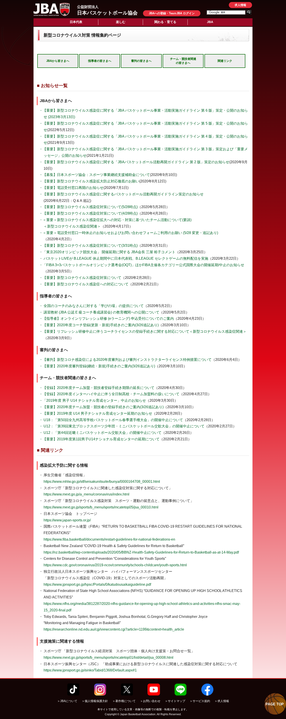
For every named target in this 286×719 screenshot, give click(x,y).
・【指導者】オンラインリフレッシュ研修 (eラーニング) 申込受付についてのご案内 (106, 318)
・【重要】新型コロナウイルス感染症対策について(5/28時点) (88, 207)
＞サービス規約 (200, 701)
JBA (210, 22)
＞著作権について (124, 701)
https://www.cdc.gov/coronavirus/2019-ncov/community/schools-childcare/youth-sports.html (115, 565)
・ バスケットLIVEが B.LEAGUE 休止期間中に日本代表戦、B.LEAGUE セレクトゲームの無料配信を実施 (123, 258)
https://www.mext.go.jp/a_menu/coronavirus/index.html (86, 494)
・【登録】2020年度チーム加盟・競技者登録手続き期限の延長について (96, 388)
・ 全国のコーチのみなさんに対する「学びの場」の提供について (91, 306)
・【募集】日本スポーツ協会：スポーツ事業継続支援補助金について (94, 175)
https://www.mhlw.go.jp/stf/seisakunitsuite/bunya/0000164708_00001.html (102, 481)
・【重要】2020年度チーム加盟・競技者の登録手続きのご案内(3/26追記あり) (101, 407)
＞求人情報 (221, 701)
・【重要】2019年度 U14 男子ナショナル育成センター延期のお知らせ (95, 413)
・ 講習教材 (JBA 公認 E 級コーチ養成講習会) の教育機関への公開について (99, 312)
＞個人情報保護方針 (95, 701)
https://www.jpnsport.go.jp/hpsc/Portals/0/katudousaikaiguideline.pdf (97, 584)
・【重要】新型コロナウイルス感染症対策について (80, 278)
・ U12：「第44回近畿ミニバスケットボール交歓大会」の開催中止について (100, 433)
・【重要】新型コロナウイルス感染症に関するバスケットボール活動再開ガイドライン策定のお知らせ (121, 194)
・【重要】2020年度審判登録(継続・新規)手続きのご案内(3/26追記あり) (97, 366)
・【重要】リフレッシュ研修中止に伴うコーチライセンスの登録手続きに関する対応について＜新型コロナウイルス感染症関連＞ (142, 331)
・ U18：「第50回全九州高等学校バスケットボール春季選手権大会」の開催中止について (111, 420)
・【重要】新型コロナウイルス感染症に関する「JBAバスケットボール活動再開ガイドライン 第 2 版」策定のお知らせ (134, 162)
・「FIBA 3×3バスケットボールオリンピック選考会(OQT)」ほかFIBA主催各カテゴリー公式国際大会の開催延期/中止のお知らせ (141, 265)
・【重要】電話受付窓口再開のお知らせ (71, 188)
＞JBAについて (67, 701)
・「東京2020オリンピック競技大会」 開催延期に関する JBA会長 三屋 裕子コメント (107, 252)
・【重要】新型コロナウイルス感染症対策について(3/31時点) (88, 245)
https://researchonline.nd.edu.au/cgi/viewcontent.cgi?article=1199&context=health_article (114, 629)
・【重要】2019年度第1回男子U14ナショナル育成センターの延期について (99, 439)
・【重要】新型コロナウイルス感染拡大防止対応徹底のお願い (89, 181)
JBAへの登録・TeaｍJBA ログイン (172, 13)
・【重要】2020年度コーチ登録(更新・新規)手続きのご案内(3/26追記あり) (99, 325)
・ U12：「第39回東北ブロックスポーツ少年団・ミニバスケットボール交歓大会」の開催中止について (121, 426)
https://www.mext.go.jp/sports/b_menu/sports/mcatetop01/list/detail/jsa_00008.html (108, 657)
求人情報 (240, 5)
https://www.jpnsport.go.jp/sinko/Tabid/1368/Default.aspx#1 (90, 670)
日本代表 (76, 22)
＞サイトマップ (175, 701)
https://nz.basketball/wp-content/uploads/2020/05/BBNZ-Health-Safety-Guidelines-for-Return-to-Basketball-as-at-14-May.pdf (141, 552)
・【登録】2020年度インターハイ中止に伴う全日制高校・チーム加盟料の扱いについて (109, 394)
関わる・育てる (165, 22)
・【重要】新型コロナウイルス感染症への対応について (83, 284)
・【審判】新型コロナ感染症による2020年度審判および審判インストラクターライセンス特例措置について (125, 360)
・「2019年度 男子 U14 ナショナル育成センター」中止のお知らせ (92, 400)
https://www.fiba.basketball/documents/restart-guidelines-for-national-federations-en (109, 539)
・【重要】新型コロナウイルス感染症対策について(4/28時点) (88, 213)
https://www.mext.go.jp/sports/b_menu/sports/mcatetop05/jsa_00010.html (101, 507)
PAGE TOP (274, 704)
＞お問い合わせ (150, 701)
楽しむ (120, 22)
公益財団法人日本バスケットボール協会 (52, 9)
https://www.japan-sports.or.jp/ (67, 520)
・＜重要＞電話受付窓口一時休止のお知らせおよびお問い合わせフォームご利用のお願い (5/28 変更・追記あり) (128, 233)
